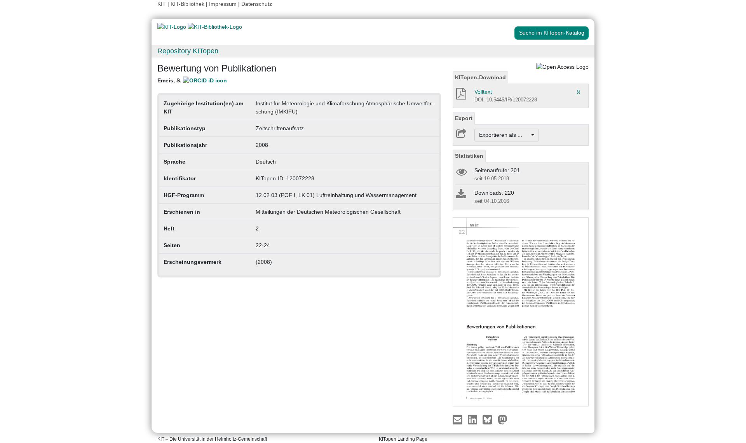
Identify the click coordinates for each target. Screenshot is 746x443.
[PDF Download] (460, 96)
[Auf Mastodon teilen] (502, 419)
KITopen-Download (480, 77)
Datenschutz (256, 4)
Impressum (223, 4)
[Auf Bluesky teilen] (489, 419)
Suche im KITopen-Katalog (551, 33)
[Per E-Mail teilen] (458, 419)
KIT (161, 4)
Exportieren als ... (504, 135)
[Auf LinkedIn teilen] (473, 419)
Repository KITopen (187, 51)
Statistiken (469, 156)
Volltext (483, 92)
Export (463, 118)
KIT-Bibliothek (188, 4)
